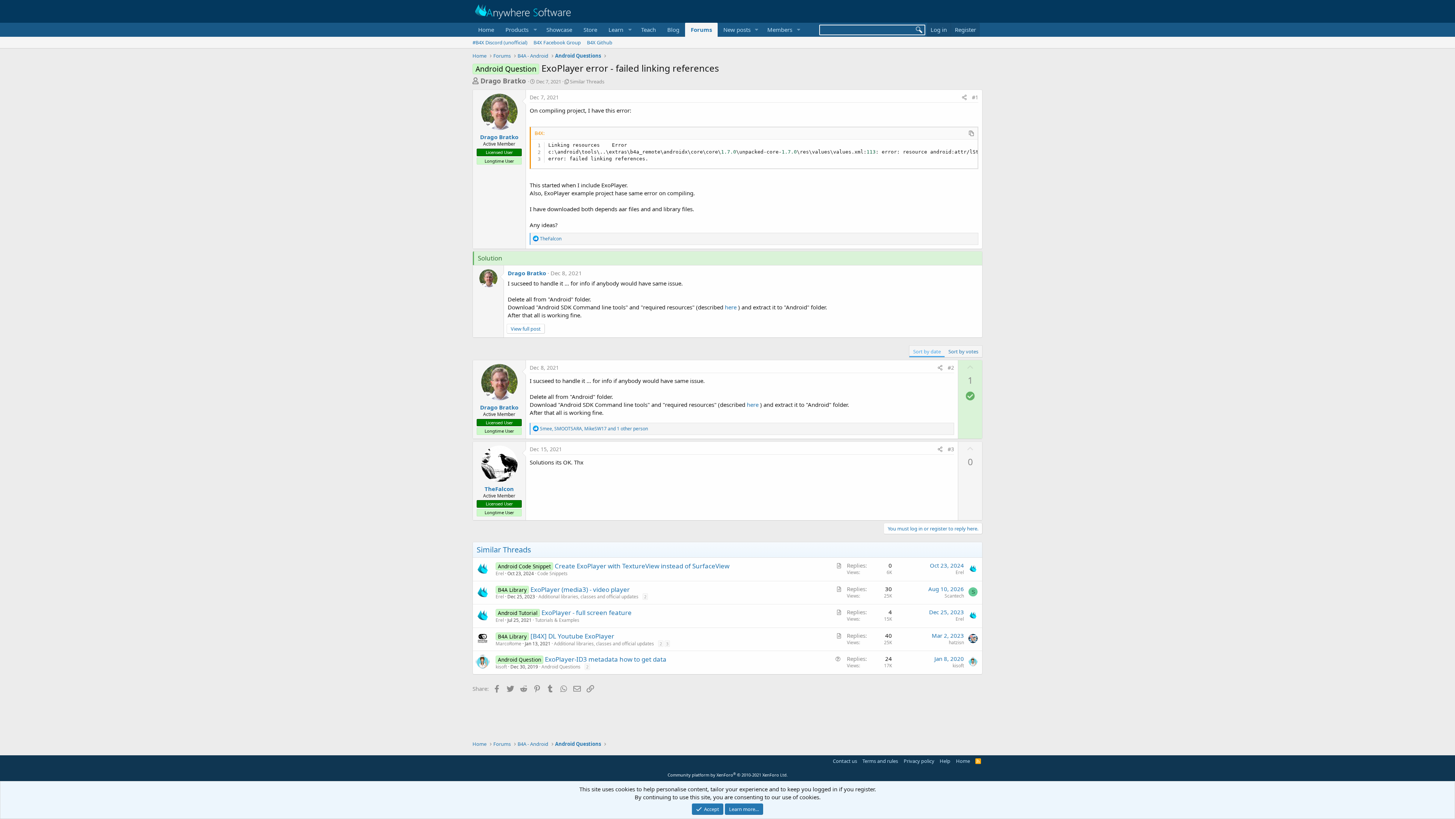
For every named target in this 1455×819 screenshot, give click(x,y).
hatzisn (956, 642)
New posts (737, 29)
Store (590, 29)
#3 (951, 449)
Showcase (559, 29)
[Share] (964, 97)
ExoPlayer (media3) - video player (580, 589)
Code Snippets (552, 573)
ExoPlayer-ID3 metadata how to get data (605, 659)
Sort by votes (963, 351)
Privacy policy (919, 761)
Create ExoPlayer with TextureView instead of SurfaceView (642, 566)
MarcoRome (508, 643)
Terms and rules (880, 761)
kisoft (501, 667)
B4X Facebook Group (557, 42)
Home (486, 29)
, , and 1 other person (594, 428)
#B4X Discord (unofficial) (499, 42)
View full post (526, 328)
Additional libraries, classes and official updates (588, 596)
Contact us (845, 761)
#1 (975, 97)
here (731, 307)
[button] (520, 30)
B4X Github (599, 42)
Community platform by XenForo (728, 775)
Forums (701, 29)
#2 (951, 367)
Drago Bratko (503, 80)
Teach (648, 29)
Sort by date (927, 351)
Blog (673, 29)
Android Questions (560, 667)
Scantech (954, 596)
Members (779, 29)
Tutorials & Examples (557, 620)
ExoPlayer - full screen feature (586, 612)
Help (945, 761)
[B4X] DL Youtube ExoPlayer (572, 636)
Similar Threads (587, 81)
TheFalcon (499, 489)
